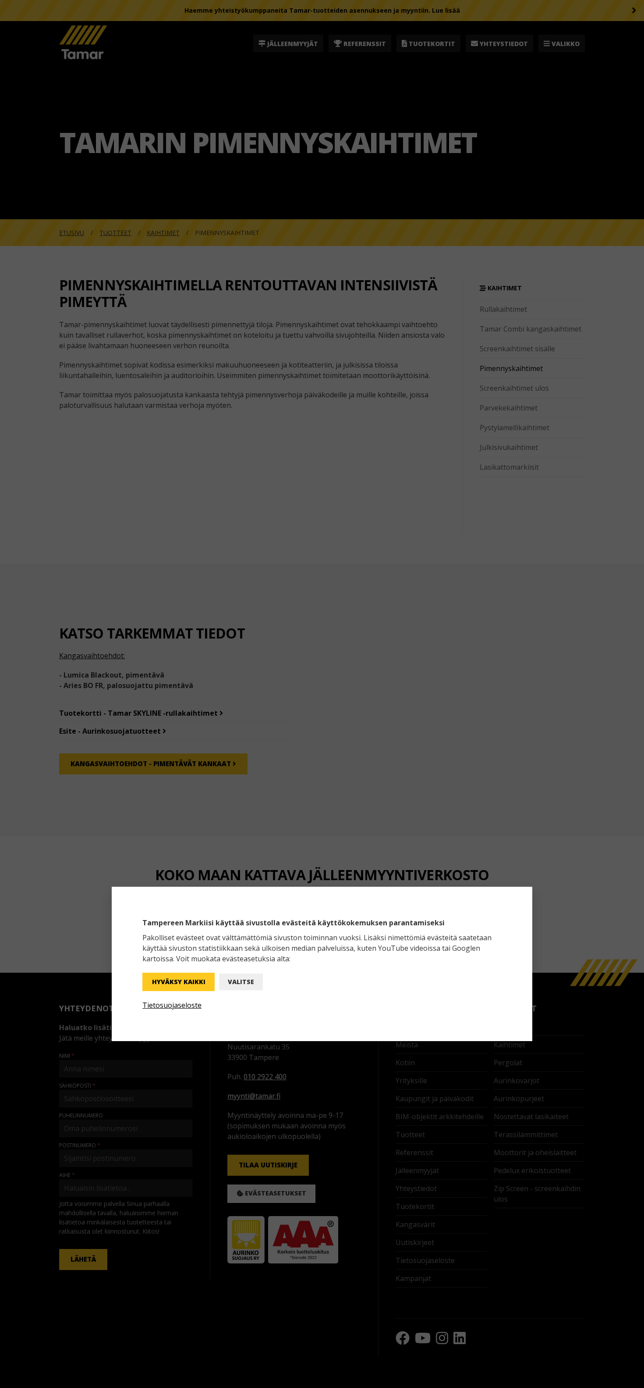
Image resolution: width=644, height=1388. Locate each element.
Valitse (241, 982)
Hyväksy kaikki (178, 982)
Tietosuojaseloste (172, 1005)
